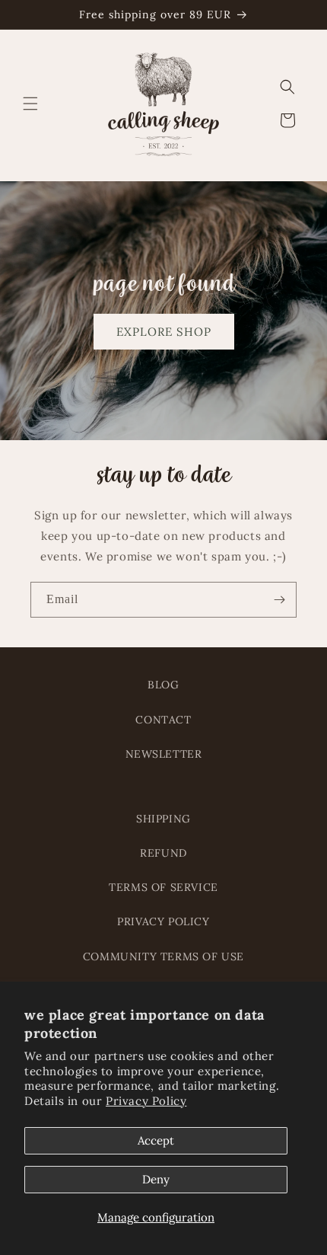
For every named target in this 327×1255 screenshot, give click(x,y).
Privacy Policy (146, 1101)
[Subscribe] (279, 600)
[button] (30, 103)
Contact (163, 719)
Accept (156, 1140)
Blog (163, 684)
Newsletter (163, 754)
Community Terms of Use (163, 956)
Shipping (163, 818)
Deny (156, 1179)
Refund (163, 853)
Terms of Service (163, 887)
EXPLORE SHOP (163, 331)
